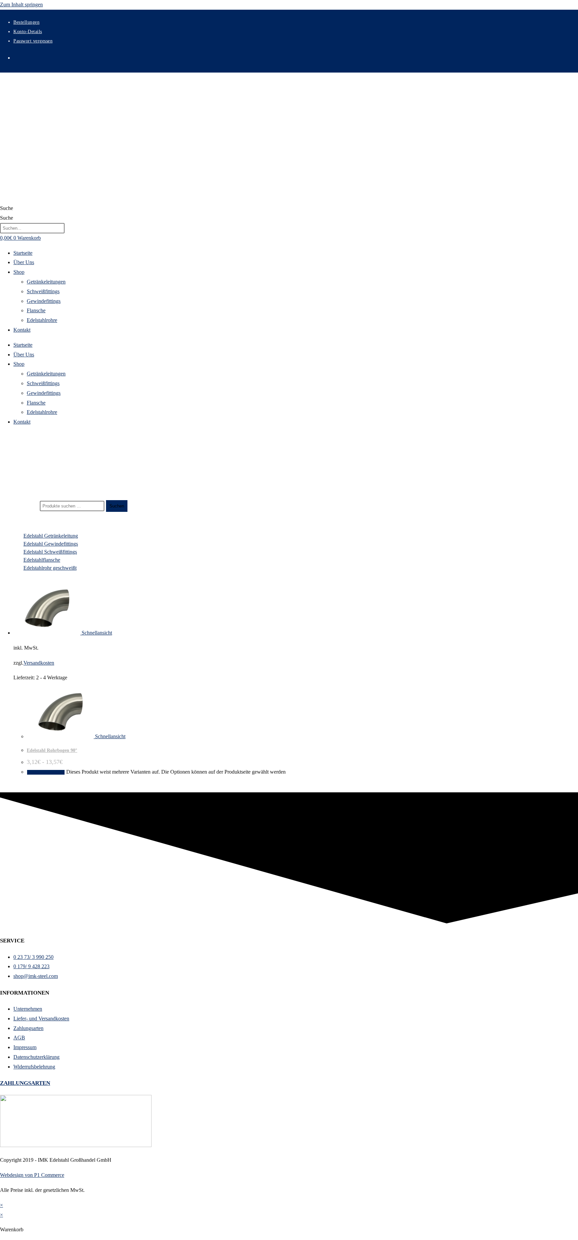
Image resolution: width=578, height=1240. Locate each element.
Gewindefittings (44, 301)
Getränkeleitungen (46, 282)
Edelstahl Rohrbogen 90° (52, 750)
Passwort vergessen (33, 40)
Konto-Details (27, 31)
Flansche (36, 310)
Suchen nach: (24, 506)
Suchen (116, 506)
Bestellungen (26, 22)
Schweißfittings (43, 291)
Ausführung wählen (46, 772)
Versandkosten (38, 663)
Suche (6, 208)
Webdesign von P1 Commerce (32, 1175)
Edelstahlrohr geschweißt (50, 568)
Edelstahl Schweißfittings (50, 552)
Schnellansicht (96, 633)
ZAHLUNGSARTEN (25, 1083)
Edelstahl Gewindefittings (50, 544)
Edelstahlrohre (42, 320)
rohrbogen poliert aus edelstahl (41, 478)
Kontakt (21, 330)
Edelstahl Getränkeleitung (50, 536)
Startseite (22, 253)
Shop (18, 272)
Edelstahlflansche (41, 560)
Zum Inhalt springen (21, 4)
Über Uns (23, 262)
